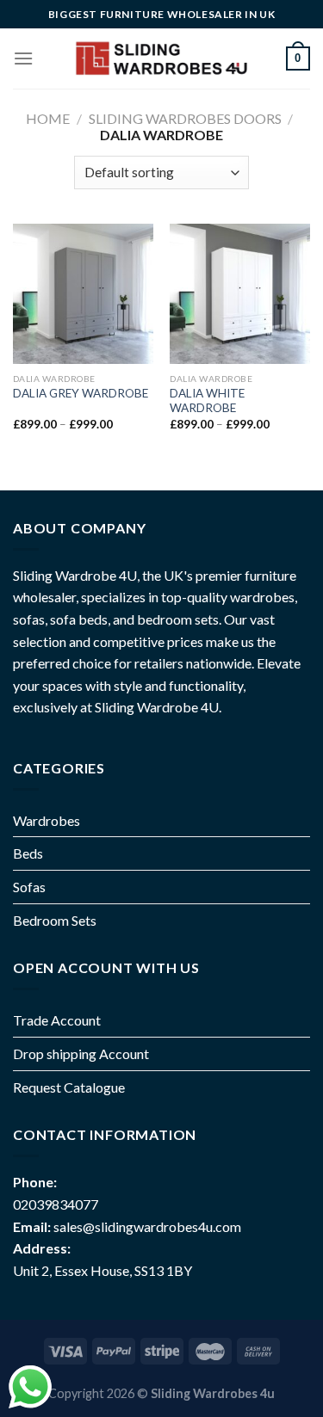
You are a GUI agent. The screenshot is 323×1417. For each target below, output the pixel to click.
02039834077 (55, 1204)
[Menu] (23, 58)
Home (48, 118)
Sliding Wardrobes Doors (185, 118)
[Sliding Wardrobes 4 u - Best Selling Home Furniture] (160, 59)
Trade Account (57, 1020)
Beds (28, 853)
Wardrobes (46, 820)
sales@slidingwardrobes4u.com (147, 1226)
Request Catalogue (69, 1087)
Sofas (29, 886)
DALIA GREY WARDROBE (80, 393)
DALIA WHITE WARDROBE (207, 401)
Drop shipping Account (81, 1053)
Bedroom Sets (54, 920)
